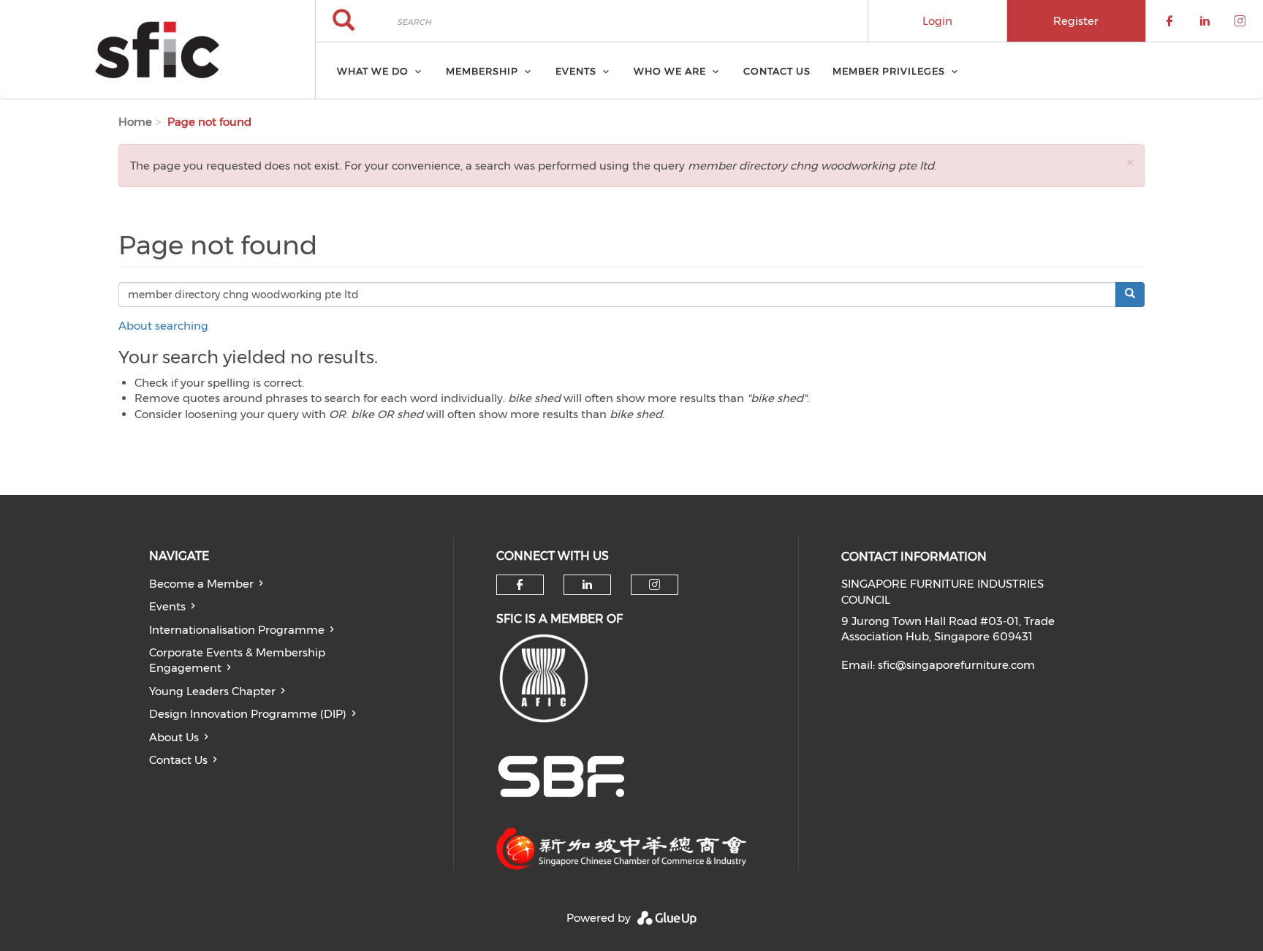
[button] (1130, 162)
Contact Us (178, 760)
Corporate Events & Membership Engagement (237, 660)
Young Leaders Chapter (212, 691)
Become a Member (201, 584)
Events (167, 606)
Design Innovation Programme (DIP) (247, 714)
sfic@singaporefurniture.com (956, 665)
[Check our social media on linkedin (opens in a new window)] (586, 584)
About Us (174, 737)
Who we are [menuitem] (670, 71)
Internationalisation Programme (237, 630)
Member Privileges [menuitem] (888, 71)
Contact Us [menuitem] (777, 71)
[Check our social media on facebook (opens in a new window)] (519, 584)
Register (1076, 21)
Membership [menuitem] (482, 71)
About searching (163, 326)
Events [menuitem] (575, 71)
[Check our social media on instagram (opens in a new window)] (654, 584)
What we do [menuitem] (373, 71)
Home (135, 122)
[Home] (157, 49)
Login (937, 21)
